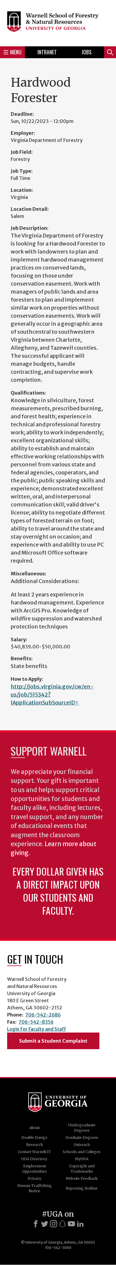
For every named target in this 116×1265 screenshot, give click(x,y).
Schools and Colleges (82, 1152)
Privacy (34, 1178)
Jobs (86, 52)
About (34, 1127)
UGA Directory (34, 1159)
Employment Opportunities (34, 1169)
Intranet (47, 52)
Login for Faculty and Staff (36, 1029)
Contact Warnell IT (34, 1152)
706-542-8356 (36, 1022)
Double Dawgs (34, 1137)
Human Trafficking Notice (34, 1188)
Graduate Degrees (81, 1137)
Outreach (82, 1144)
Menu (15, 52)
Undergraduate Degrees (81, 1128)
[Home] (58, 22)
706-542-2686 (43, 1015)
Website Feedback (82, 1178)
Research (34, 1144)
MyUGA (81, 1159)
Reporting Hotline (82, 1188)
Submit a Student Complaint (53, 1041)
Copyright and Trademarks (82, 1169)
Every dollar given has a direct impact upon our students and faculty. (58, 890)
